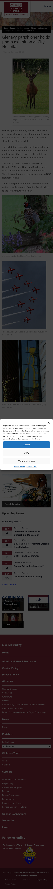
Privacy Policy (31, 466)
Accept (26, 444)
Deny (26, 452)
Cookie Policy (19, 466)
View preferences (26, 461)
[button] (48, 422)
